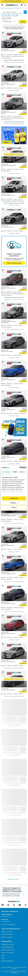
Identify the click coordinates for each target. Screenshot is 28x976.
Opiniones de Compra (8, 950)
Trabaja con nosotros (7, 944)
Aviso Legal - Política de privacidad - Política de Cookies (14, 972)
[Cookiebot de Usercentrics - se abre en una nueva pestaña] (19, 468)
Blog (2, 958)
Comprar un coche (7, 934)
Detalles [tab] (15, 472)
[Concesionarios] (21, 5)
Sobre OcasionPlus (7, 947)
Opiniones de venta (7, 952)
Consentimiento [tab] (6, 472)
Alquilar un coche (6, 931)
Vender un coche (6, 937)
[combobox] (3, 21)
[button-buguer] (2, 5)
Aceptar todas (14, 498)
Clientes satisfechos (7, 961)
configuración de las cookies (11, 493)
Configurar (13, 502)
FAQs (2, 955)
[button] (14, 263)
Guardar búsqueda (22, 21)
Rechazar (14, 507)
